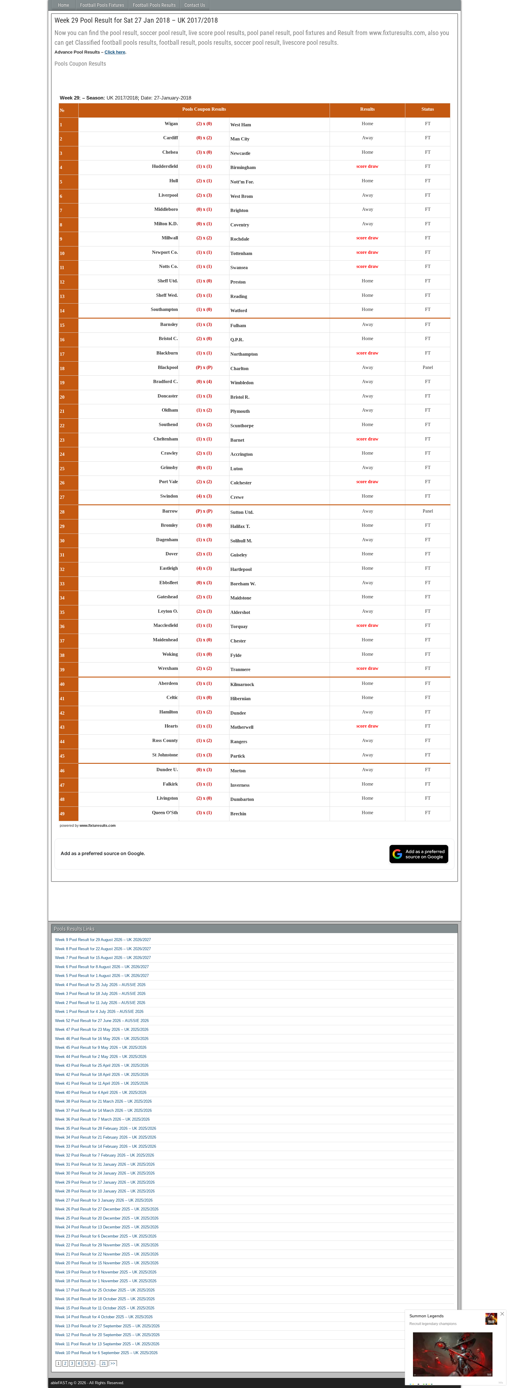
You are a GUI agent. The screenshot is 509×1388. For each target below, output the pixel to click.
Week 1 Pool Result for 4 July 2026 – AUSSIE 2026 (99, 1011)
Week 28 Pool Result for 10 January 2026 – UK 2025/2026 (105, 1191)
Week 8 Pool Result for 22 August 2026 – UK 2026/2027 (103, 949)
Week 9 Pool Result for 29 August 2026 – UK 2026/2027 (103, 940)
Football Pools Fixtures (102, 5)
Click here (115, 51)
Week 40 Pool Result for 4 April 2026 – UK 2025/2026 (100, 1092)
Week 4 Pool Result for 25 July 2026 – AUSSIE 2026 (100, 985)
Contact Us (194, 5)
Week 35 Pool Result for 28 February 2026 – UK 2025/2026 (105, 1128)
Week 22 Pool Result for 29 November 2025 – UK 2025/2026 (106, 1245)
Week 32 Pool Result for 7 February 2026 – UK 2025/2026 (104, 1155)
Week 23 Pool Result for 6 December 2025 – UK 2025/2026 (105, 1236)
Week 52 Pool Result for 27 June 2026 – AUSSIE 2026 (102, 1020)
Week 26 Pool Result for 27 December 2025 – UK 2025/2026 (106, 1209)
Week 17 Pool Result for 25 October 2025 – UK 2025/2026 (105, 1290)
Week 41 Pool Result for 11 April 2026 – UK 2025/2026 (101, 1083)
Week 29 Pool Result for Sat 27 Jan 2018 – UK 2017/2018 (136, 20)
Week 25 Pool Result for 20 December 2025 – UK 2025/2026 (106, 1218)
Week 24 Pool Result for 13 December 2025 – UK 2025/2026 (106, 1227)
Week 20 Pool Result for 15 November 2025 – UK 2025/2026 (106, 1263)
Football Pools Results (154, 5)
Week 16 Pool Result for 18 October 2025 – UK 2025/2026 (105, 1299)
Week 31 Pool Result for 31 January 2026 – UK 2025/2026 (105, 1164)
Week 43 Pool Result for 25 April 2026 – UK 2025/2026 (101, 1065)
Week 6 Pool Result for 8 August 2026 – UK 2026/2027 (102, 967)
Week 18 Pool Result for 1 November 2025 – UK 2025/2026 (105, 1281)
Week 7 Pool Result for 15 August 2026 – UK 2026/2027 (103, 957)
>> (112, 1363)
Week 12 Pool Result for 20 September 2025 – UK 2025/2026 (107, 1335)
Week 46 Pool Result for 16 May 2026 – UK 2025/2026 (101, 1038)
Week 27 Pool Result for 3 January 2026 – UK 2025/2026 (104, 1200)
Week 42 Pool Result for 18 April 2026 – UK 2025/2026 (101, 1074)
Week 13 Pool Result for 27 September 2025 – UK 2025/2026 (107, 1326)
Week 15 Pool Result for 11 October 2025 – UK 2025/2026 (104, 1308)
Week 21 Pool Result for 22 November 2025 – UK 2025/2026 (106, 1254)
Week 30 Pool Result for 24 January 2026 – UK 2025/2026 (105, 1173)
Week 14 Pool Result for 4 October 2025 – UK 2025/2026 (104, 1317)
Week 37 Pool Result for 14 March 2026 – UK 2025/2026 (103, 1110)
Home (63, 5)
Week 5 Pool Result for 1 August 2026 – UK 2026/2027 (102, 975)
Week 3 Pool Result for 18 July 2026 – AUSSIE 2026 (100, 993)
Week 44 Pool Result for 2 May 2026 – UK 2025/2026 (100, 1056)
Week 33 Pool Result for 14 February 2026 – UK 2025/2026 (105, 1146)
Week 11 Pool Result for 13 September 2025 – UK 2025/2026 (107, 1344)
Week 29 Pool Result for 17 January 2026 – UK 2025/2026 (105, 1182)
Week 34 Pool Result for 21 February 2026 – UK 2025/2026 (105, 1137)
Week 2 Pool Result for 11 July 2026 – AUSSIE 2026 (100, 1003)
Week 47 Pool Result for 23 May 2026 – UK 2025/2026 (101, 1029)
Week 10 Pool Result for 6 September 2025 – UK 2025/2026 (106, 1353)
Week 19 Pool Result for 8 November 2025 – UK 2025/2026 (105, 1272)
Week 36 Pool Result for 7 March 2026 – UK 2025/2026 (102, 1119)
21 (104, 1363)
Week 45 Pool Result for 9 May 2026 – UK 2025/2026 (100, 1047)
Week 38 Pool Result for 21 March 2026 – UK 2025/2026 (103, 1101)
